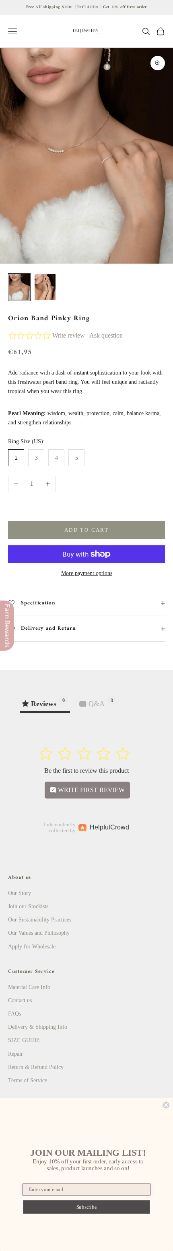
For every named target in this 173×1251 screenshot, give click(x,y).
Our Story (19, 893)
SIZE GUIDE (24, 1040)
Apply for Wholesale (32, 947)
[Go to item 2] (45, 287)
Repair (15, 1054)
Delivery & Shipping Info (37, 1027)
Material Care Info (29, 987)
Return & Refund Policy (36, 1067)
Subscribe (86, 1207)
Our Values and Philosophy (39, 933)
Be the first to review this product (86, 770)
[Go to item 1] (19, 287)
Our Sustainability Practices (39, 920)
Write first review (90, 789)
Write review (68, 335)
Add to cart (86, 530)
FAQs (14, 1014)
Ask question (106, 335)
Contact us (20, 1000)
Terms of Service (27, 1080)
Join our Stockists (28, 906)
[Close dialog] (166, 1105)
